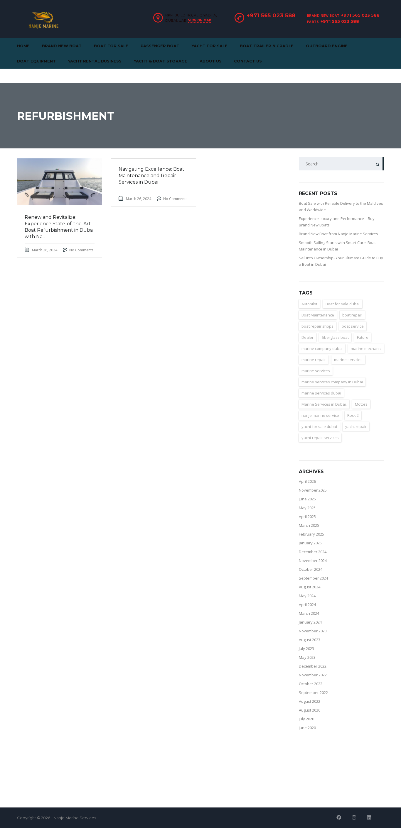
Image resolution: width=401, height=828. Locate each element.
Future (362, 337)
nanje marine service (320, 415)
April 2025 (307, 516)
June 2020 (307, 727)
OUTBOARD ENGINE (327, 45)
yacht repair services (320, 437)
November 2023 (313, 631)
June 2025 (307, 499)
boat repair (352, 315)
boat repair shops (317, 326)
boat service (353, 326)
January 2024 (310, 622)
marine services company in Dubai (332, 382)
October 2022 (310, 683)
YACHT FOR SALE (210, 45)
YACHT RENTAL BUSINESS (95, 61)
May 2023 (307, 657)
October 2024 (310, 569)
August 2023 (309, 639)
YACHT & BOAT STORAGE (160, 61)
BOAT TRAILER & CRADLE (267, 45)
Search (377, 163)
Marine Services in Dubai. (324, 404)
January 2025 (310, 543)
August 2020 (309, 710)
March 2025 (309, 525)
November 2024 (313, 560)
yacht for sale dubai (319, 426)
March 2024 (309, 613)
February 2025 (311, 534)
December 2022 (312, 666)
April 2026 (307, 481)
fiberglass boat (335, 337)
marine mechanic (366, 348)
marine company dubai (322, 348)
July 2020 (306, 719)
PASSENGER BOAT (160, 45)
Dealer (307, 337)
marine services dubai (321, 393)
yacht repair (356, 426)
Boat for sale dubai (343, 304)
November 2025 (313, 490)
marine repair (313, 359)
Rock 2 (353, 415)
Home (23, 45)
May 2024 (307, 595)
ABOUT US (211, 61)
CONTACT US (248, 61)
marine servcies (348, 359)
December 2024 (312, 551)
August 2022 (309, 701)
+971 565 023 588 (360, 15)
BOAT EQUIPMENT (36, 61)
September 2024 (313, 578)
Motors (361, 404)
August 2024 (309, 587)
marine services (315, 370)
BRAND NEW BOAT (62, 45)
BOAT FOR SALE (111, 45)
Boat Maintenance (317, 315)
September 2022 (313, 692)
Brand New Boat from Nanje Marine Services (338, 233)
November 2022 (313, 675)
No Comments (81, 250)
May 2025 (307, 507)
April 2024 (307, 604)
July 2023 (306, 648)
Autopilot (309, 304)
